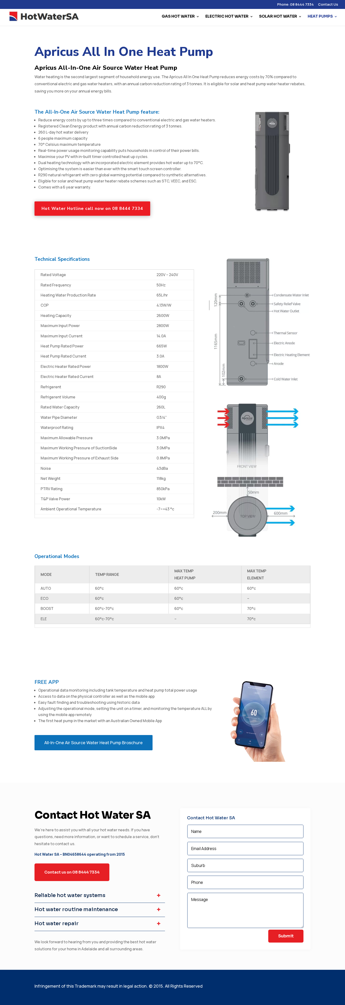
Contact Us (328, 5)
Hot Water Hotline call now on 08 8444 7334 (92, 208)
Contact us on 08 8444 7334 (72, 872)
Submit (286, 936)
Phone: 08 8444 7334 (295, 5)
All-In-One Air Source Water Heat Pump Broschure (93, 742)
